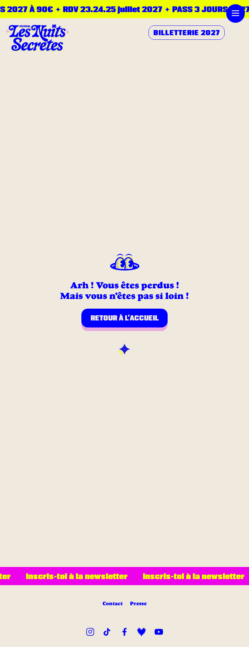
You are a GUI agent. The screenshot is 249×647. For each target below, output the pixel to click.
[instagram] (90, 631)
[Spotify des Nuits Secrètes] (141, 631)
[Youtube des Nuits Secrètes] (159, 631)
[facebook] (124, 631)
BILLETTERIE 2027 (186, 32)
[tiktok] (107, 631)
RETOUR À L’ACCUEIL (124, 318)
